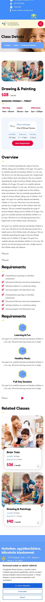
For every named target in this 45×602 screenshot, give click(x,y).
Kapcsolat (17, 7)
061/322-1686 (19, 3)
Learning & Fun (22, 335)
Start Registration (22, 143)
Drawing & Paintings (19, 509)
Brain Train (13, 452)
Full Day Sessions (22, 381)
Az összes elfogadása (22, 585)
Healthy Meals (22, 358)
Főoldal (7, 45)
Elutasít (22, 597)
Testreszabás (22, 591)
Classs (16, 45)
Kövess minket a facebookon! (22, 10)
